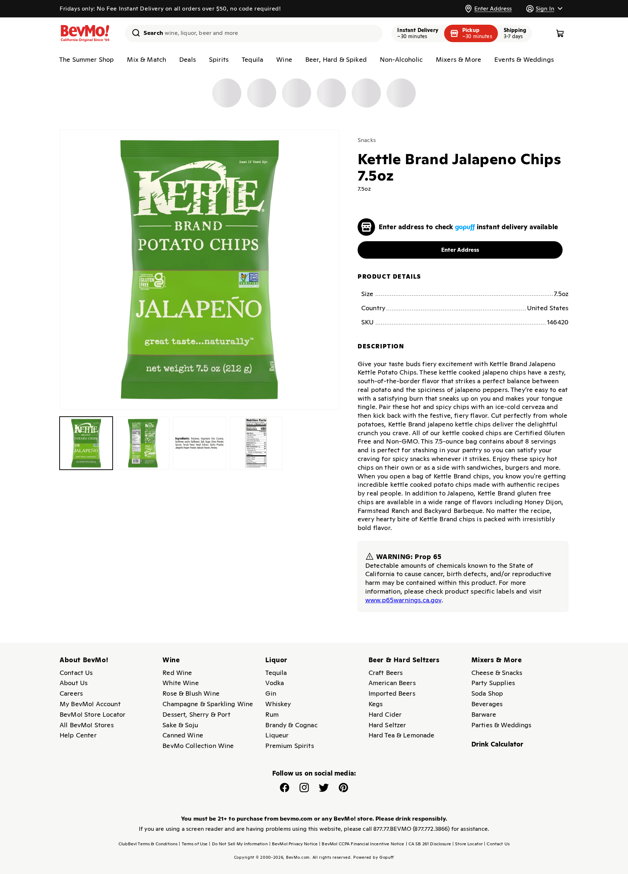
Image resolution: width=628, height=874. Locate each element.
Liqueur (277, 735)
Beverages (487, 704)
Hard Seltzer (387, 725)
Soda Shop (487, 693)
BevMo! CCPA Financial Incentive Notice (361, 844)
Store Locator (467, 844)
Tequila (252, 59)
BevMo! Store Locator (92, 714)
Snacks (367, 140)
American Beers (392, 683)
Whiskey (278, 704)
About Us (74, 683)
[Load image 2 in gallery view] (142, 443)
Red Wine (177, 672)
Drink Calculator (497, 744)
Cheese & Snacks (496, 672)
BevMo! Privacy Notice (293, 844)
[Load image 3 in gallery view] (199, 443)
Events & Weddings (524, 59)
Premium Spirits (289, 745)
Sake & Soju (180, 725)
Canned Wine (182, 735)
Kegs (376, 704)
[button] (544, 8)
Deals (187, 59)
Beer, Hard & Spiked (336, 59)
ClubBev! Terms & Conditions (147, 844)
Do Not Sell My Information (238, 844)
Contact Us (76, 672)
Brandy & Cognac (291, 725)
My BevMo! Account (90, 704)
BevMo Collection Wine (198, 745)
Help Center (78, 735)
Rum (271, 714)
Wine (284, 59)
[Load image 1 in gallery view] (86, 443)
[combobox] (253, 33)
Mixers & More (458, 59)
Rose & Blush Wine (191, 693)
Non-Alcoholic (401, 59)
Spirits (219, 59)
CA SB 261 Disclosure (428, 844)
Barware (483, 714)
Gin (270, 693)
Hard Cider (385, 714)
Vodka (274, 683)
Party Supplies (493, 683)
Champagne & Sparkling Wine (207, 704)
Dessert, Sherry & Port (196, 714)
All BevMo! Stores (87, 725)
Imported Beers (392, 693)
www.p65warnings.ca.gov (403, 599)
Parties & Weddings (501, 725)
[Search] (133, 33)
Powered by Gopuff (373, 857)
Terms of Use (193, 844)
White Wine (180, 683)
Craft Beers (386, 672)
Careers (71, 693)
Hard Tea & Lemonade (402, 735)
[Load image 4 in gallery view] (256, 443)
